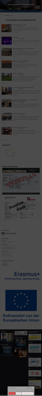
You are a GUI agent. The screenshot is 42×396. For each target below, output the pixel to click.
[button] (32, 387)
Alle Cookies (12, 393)
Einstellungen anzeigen (27, 393)
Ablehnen (18, 393)
